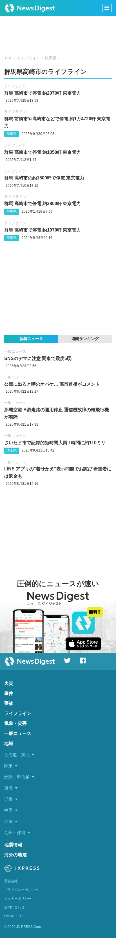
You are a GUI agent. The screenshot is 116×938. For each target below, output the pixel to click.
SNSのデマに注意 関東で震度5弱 (38, 358)
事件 (8, 693)
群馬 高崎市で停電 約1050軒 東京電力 (42, 152)
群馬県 (50, 58)
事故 (8, 703)
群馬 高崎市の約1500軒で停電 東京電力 (44, 177)
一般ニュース (15, 351)
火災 (8, 683)
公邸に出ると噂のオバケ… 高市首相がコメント (52, 384)
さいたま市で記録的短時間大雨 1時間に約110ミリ (55, 442)
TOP (8, 58)
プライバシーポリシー (21, 890)
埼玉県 (11, 450)
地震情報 (13, 844)
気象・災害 (15, 723)
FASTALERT (13, 916)
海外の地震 (15, 854)
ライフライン (28, 58)
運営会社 (11, 881)
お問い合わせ (14, 907)
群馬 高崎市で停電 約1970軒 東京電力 (42, 230)
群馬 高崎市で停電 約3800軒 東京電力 (42, 203)
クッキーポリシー (17, 899)
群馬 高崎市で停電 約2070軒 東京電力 (42, 93)
